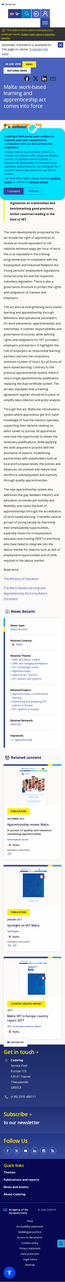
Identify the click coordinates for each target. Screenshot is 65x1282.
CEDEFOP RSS (52, 1150)
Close (60, 45)
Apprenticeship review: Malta (28, 825)
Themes (9, 1172)
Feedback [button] (61, 1244)
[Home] (9, 4)
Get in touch (19, 1052)
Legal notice (30, 1259)
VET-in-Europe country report (24, 1026)
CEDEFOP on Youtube (25, 1150)
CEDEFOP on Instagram (43, 1150)
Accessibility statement (29, 1226)
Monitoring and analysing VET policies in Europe (29, 703)
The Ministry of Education (21, 579)
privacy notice (39, 182)
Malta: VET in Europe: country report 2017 (27, 1018)
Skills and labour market (26, 659)
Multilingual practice (29, 1232)
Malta (19, 644)
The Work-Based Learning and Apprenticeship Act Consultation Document (25, 593)
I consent (13, 191)
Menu (45, 22)
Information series (17, 839)
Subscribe (16, 1114)
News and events (16, 1187)
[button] (27, 78)
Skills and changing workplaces (30, 663)
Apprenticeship (23, 740)
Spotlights (13, 931)
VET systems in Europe (25, 709)
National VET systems (25, 675)
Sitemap (30, 1264)
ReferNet (15, 724)
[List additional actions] (19, 13)
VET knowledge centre (25, 667)
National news (18, 629)
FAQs (30, 1221)
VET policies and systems (27, 678)
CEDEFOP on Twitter (16, 1150)
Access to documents (29, 1237)
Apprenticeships (21, 671)
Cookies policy (29, 1243)
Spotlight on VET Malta (23, 925)
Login (36, 13)
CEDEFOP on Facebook (7, 1150)
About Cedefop (15, 1194)
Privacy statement (29, 1248)
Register (45, 13)
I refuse (33, 191)
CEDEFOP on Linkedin (34, 1150)
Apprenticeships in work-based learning (30, 695)
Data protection (30, 1254)
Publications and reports (21, 1180)
